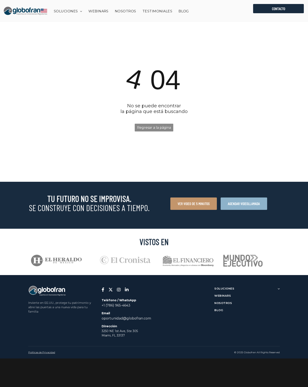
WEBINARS (222, 295)
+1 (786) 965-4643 (116, 305)
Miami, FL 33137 (113, 335)
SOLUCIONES (224, 288)
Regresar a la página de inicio (154, 128)
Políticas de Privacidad (41, 352)
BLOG (218, 310)
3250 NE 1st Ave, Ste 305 (120, 331)
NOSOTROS (223, 303)
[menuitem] (68, 11)
